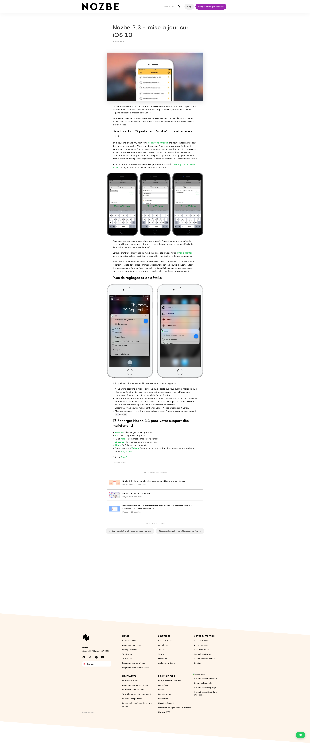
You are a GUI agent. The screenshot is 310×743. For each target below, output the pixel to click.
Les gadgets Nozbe (202, 654)
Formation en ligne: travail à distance (174, 708)
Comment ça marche (131, 645)
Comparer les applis (203, 683)
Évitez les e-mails (130, 681)
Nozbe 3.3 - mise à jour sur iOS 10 (151, 31)
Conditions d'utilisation (204, 659)
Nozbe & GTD (164, 712)
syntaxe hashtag (184, 253)
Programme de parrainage (133, 663)
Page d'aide (163, 685)
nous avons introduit (158, 142)
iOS (122, 41)
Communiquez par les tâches (135, 685)
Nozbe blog (163, 699)
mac (123, 438)
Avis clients (127, 659)
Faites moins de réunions (133, 690)
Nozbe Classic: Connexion (205, 678)
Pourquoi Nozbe (129, 641)
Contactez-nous (201, 641)
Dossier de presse (201, 650)
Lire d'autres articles (155, 524)
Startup (161, 654)
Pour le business (165, 641)
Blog (189, 6)
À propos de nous (201, 645)
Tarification (127, 654)
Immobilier (163, 645)
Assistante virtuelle (166, 663)
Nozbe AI (162, 690)
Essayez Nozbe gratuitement (211, 6)
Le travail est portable (132, 699)
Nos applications (129, 650)
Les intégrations (165, 694)
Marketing (162, 659)
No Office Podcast (166, 703)
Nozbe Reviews (88, 712)
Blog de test (126, 451)
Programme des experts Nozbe (135, 667)
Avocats (161, 650)
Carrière (197, 663)
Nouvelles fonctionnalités (169, 681)
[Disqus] (155, 577)
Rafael (124, 457)
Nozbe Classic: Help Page (205, 687)
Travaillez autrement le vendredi (136, 694)
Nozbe (116, 41)
